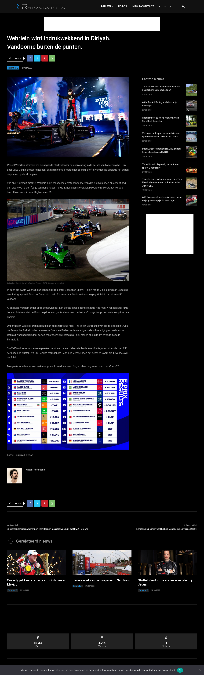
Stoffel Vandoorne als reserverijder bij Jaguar (165, 582)
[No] (200, 670)
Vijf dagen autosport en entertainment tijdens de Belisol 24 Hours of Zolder (161, 135)
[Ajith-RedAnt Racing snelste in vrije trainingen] (191, 105)
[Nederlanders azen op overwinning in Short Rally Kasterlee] (191, 121)
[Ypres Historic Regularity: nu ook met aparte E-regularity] (191, 167)
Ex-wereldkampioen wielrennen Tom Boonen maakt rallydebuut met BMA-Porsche (47, 529)
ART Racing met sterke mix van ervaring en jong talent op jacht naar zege (162, 199)
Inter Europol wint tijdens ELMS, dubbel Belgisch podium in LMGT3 (161, 150)
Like (38, 634)
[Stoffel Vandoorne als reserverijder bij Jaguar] (167, 562)
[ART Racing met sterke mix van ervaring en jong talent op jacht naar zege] (191, 200)
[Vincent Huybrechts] (14, 475)
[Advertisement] (102, 24)
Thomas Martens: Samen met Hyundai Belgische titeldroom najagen (161, 88)
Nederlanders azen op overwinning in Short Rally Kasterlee (160, 119)
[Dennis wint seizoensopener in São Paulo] (102, 562)
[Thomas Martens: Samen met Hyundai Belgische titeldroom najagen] (191, 90)
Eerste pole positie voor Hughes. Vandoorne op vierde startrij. (166, 529)
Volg (102, 634)
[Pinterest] (44, 58)
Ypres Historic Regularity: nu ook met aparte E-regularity (160, 166)
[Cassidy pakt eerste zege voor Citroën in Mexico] (36, 562)
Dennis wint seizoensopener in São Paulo (102, 580)
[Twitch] (170, 6)
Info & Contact (143, 6)
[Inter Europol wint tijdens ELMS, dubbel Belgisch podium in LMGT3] (191, 152)
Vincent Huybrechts (35, 469)
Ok (180, 670)
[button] (183, 6)
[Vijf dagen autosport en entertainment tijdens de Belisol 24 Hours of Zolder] (191, 136)
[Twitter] (37, 58)
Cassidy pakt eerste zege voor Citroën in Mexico (36, 582)
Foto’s (122, 6)
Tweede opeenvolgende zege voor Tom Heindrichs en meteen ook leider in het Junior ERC (162, 182)
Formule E (13, 67)
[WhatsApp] (52, 58)
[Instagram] (164, 6)
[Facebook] (159, 6)
